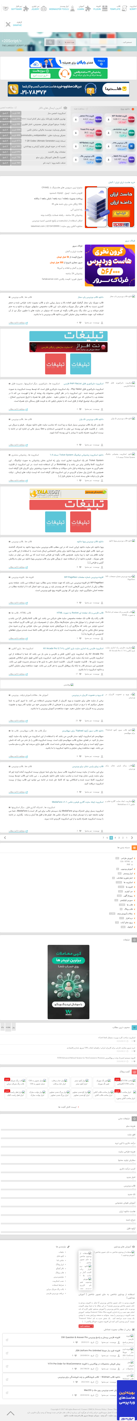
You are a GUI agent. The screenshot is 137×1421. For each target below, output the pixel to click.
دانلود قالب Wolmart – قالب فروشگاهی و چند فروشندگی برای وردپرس (89, 1377)
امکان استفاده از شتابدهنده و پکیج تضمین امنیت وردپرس (57, 221)
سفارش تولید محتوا (126, 1160)
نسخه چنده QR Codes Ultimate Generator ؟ (45, 141)
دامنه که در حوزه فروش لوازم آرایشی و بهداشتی (44, 146)
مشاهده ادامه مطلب (17, 323)
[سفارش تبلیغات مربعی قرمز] (55, 374)
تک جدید (131, 1194)
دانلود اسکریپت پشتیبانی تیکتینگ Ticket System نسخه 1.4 (76, 455)
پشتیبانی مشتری (19, 455)
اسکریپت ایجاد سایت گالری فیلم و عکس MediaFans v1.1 (77, 802)
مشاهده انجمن (6, 107)
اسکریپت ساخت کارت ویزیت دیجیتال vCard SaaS (116, 1038)
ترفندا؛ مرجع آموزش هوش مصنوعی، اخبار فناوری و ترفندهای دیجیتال (34, 124)
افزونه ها (30, 577)
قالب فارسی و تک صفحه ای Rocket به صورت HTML (80, 613)
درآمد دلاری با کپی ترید (125, 1143)
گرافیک (130, 927)
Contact (84, 1409)
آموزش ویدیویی (127, 869)
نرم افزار (129, 918)
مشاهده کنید (85, 1326)
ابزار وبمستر (128, 873)
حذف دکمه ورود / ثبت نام (54, 163)
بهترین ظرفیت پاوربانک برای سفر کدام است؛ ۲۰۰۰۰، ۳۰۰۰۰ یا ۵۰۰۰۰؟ (35, 119)
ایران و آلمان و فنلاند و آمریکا (69, 268)
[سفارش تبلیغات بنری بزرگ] (68, 340)
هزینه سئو (130, 1126)
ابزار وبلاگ (60, 1264)
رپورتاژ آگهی (128, 896)
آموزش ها (43, 695)
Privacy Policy (100, 1409)
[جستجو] (50, 42)
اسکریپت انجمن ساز (56, 113)
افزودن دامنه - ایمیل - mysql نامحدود (65, 193)
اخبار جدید (130, 1177)
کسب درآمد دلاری (127, 1169)
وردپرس (15, 695)
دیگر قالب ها (40, 731)
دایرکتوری (43, 383)
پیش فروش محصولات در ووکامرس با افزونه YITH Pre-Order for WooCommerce (84, 1364)
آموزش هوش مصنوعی (125, 1203)
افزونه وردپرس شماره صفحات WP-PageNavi (83, 577)
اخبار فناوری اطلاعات (125, 878)
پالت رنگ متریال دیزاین (55, 1289)
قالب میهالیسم (26, 731)
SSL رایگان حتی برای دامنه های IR (67, 204)
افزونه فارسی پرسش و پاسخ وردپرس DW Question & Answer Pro (90, 1337)
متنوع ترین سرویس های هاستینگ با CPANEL (62, 187)
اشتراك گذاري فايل (34, 807)
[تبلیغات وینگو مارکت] (68, 1018)
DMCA (91, 1409)
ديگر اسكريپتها (30, 383)
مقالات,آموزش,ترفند (28, 695)
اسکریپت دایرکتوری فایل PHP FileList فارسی (83, 383)
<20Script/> (12, 41)
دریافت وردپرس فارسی (55, 1293)
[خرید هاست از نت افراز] (68, 351)
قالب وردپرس (17, 297)
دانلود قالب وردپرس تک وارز (91, 419)
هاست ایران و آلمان (73, 251)
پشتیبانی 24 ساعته (74, 273)
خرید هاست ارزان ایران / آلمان (121, 182)
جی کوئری (129, 891)
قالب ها (28, 297)
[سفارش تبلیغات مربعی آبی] (80, 374)
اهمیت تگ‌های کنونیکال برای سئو (50, 157)
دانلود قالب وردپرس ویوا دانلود (90, 541)
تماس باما (60, 1260)
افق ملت (131, 1134)
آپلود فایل (131, 1228)
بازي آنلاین (16, 648)
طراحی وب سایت (115, 1415)
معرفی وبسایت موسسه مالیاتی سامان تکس (46, 130)
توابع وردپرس (59, 1277)
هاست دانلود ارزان (127, 1211)
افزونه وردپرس (18, 577)
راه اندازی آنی (76, 209)
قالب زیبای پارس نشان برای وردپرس (87, 766)
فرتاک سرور (130, 241)
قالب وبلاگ (128, 909)
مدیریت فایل (17, 383)
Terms (110, 1409)
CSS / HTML (125, 861)
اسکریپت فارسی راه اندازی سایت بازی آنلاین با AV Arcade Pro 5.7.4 (73, 648)
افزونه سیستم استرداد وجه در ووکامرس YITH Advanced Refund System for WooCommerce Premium (96, 1058)
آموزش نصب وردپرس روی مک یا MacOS (102, 1390)
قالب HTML (25, 613)
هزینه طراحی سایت (126, 1151)
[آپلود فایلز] (68, 67)
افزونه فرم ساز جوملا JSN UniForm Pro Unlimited (97, 1350)
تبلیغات (61, 1252)
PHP (128, 864)
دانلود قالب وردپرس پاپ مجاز (90, 297)
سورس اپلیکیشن (126, 900)
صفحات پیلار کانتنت (56, 152)
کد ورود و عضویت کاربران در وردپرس (87, 695)
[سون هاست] (68, 78)
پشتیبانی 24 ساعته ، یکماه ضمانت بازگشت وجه (61, 215)
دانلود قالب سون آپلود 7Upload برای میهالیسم (82, 731)
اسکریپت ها (54, 383)
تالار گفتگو (60, 1268)
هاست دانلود (69, 1415)
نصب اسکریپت (58, 1281)
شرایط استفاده (58, 1285)
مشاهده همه (79, 108)
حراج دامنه (130, 1220)
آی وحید (104, 1415)
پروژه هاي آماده (127, 922)
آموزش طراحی (127, 858)
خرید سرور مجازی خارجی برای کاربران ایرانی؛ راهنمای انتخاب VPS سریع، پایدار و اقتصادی (101, 1048)
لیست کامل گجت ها (67, 1107)
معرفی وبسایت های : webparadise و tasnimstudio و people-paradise (33, 135)
